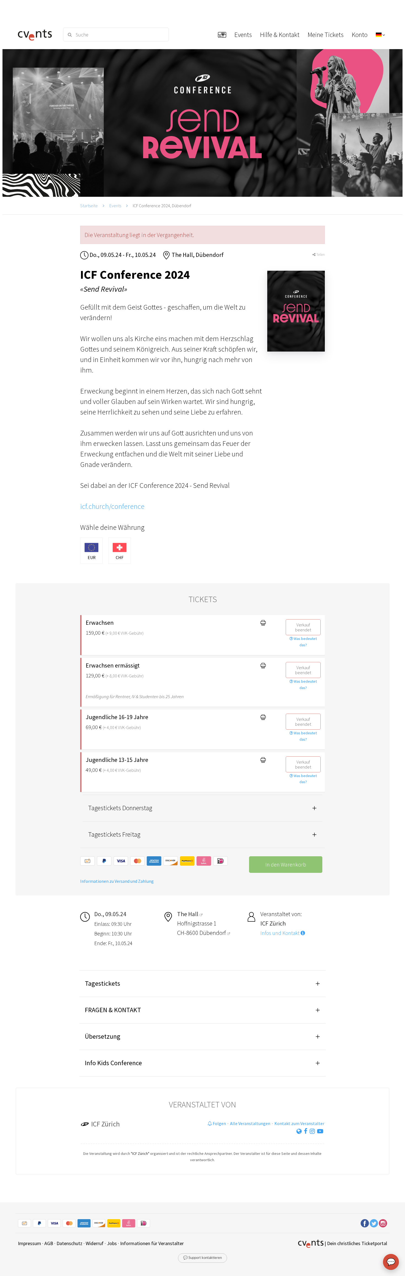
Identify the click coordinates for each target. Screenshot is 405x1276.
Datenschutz (69, 1243)
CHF (119, 557)
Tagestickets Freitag (114, 834)
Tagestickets (102, 983)
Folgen (219, 1123)
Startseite (89, 205)
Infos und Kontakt (280, 933)
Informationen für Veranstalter (152, 1243)
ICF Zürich (105, 1124)
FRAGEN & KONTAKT (113, 1010)
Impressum (29, 1243)
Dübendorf (213, 933)
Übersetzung (102, 1036)
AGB (48, 1243)
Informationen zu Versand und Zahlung (117, 881)
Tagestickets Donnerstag (120, 808)
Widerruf (95, 1243)
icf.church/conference (112, 506)
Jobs (112, 1243)
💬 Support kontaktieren (202, 1258)
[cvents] (37, 34)
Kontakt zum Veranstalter (299, 1123)
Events (115, 205)
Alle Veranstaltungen (250, 1123)
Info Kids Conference (113, 1063)
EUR (92, 557)
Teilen (320, 254)
